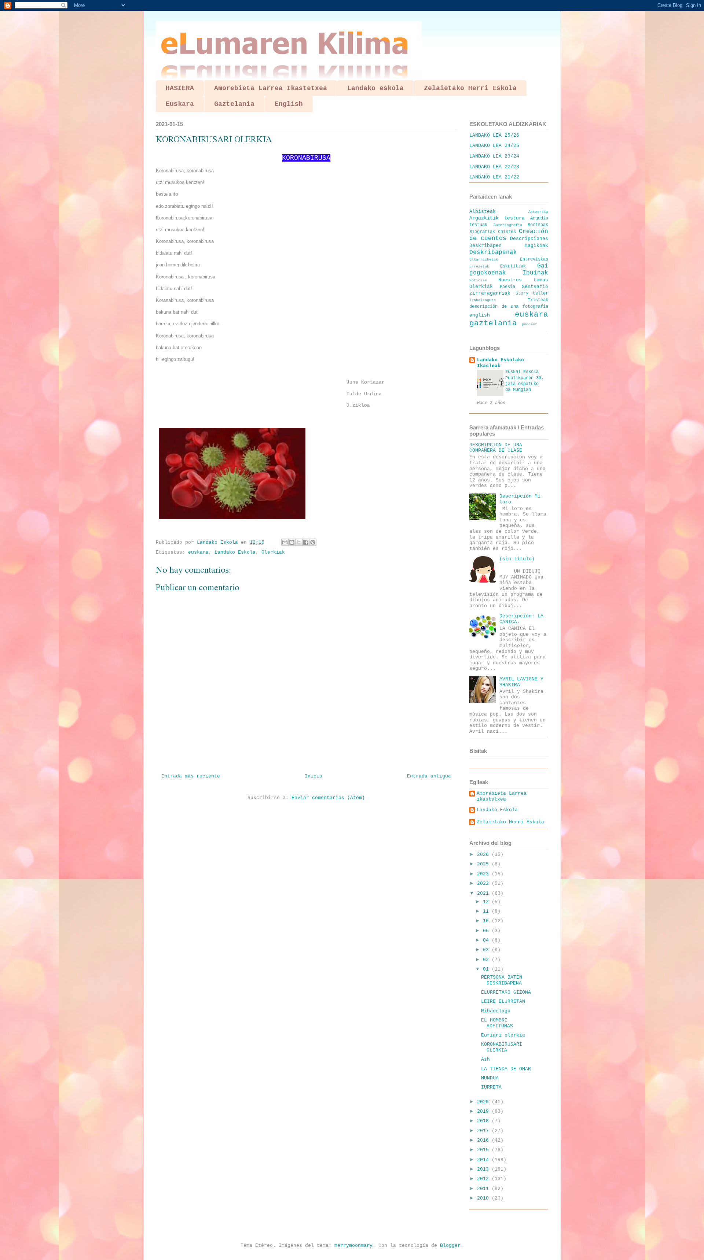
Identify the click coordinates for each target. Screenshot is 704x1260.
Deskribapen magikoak (508, 245)
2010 (484, 1198)
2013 (484, 1169)
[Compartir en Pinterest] (312, 542)
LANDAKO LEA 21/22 (494, 177)
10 (487, 921)
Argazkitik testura (497, 218)
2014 (484, 1160)
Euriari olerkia (503, 1035)
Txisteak (538, 300)
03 (487, 950)
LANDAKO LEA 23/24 (494, 156)
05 (487, 931)
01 (487, 969)
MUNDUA (490, 1078)
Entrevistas (534, 259)
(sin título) (517, 559)
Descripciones (529, 238)
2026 (484, 854)
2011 (484, 1188)
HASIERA (180, 88)
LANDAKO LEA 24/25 (494, 145)
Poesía (507, 286)
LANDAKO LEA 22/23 (494, 167)
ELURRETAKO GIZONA (506, 992)
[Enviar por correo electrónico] (285, 542)
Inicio (313, 776)
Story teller (532, 293)
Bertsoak (538, 225)
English (289, 104)
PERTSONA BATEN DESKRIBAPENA (501, 980)
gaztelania (493, 323)
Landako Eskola (235, 552)
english (479, 315)
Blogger (450, 1245)
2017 (484, 1131)
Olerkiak (273, 552)
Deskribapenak (493, 252)
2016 (484, 1140)
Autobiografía (508, 225)
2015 (484, 1150)
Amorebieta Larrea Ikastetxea (270, 88)
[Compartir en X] (298, 542)
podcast (529, 324)
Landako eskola (375, 88)
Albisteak (482, 211)
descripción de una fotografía (508, 306)
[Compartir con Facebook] (305, 542)
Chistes (507, 231)
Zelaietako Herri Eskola (470, 88)
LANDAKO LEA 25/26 (494, 135)
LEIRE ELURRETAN (503, 1001)
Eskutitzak (513, 266)
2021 (484, 893)
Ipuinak (535, 273)
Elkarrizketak (483, 259)
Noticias (478, 280)
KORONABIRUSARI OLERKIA (501, 1047)
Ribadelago (495, 1011)
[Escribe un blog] (292, 542)
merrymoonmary (353, 1245)
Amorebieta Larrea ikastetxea (502, 796)
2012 (484, 1179)
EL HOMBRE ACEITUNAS (497, 1023)
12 (487, 902)
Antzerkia (538, 212)
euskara (198, 552)
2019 (484, 1111)
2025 (484, 864)
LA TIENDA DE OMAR (506, 1069)
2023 (484, 874)
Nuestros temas (523, 280)
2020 (484, 1102)
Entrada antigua (429, 776)
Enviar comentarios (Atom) (328, 798)
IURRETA (491, 1087)
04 (487, 940)
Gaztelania (234, 104)
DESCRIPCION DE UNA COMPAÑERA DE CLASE (495, 448)
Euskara (180, 104)
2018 (484, 1121)
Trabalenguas (482, 300)
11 (487, 911)
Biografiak (482, 231)
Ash (485, 1059)
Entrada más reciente (190, 776)
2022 (484, 883)
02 (487, 959)
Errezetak (479, 266)
